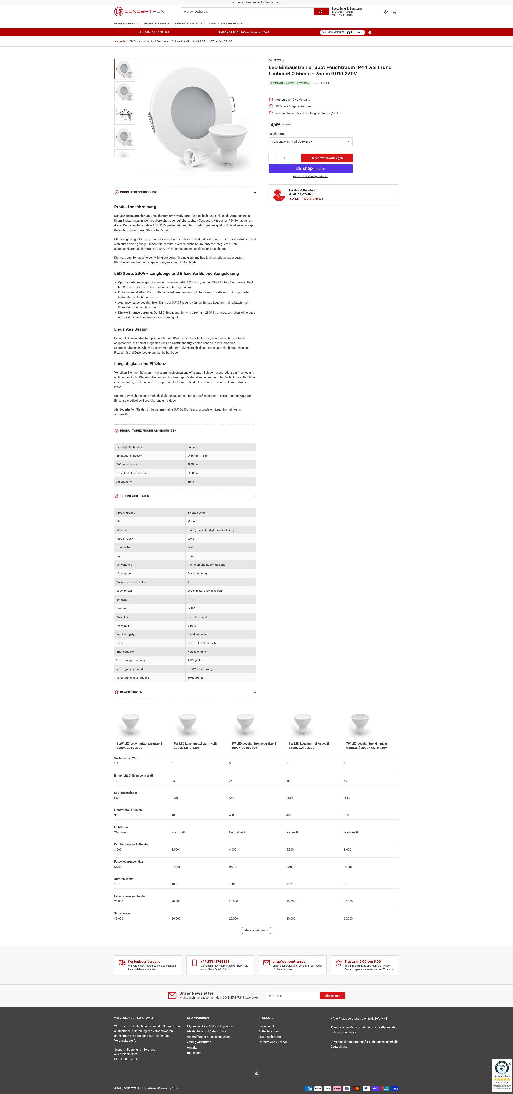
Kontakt (191, 1047)
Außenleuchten (154, 23)
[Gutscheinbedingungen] (370, 32)
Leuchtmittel (277, 134)
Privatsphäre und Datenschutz (206, 1031)
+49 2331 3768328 (312, 198)
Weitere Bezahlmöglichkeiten (310, 176)
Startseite (119, 41)
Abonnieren (332, 996)
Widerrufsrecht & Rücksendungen (208, 1037)
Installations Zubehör (223, 23)
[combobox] (255, 11)
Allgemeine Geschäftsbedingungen (209, 1026)
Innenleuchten (124, 23)
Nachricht (294, 198)
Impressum (193, 1053)
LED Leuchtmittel (187, 23)
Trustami (388, 969)
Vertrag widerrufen (198, 1042)
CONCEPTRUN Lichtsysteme (140, 1088)
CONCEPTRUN (276, 60)
